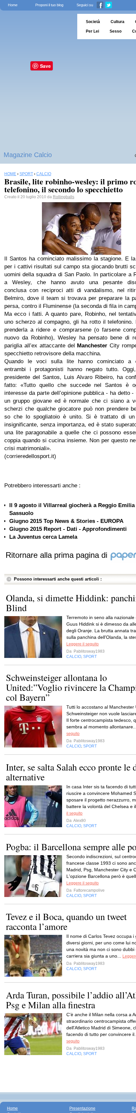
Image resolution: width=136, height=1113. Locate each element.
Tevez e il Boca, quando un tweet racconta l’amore (66, 921)
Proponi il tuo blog (49, 5)
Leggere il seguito (82, 644)
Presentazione (82, 1108)
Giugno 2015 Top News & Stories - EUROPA (66, 521)
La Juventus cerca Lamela (43, 537)
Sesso (115, 31)
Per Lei (92, 31)
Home (12, 5)
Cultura (117, 21)
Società (93, 21)
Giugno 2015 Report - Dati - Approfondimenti (68, 529)
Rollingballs (63, 197)
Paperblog (36, 26)
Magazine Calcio (28, 154)
